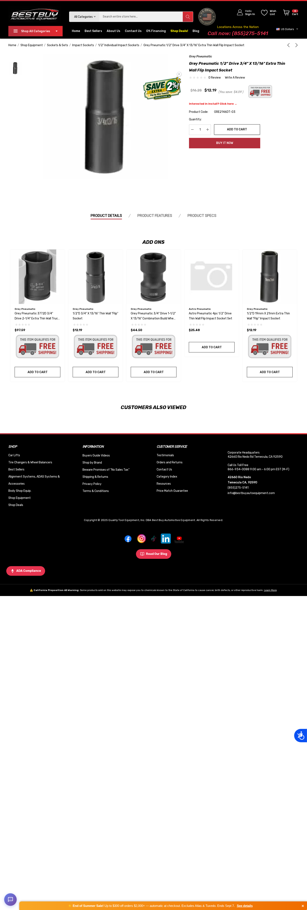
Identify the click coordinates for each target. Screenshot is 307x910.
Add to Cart (237, 129)
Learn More (270, 590)
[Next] (296, 45)
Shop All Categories (35, 31)
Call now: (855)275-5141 (238, 33)
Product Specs (202, 215)
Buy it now (224, 143)
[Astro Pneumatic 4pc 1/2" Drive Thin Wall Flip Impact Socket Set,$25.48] (211, 276)
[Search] (188, 16)
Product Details (106, 215)
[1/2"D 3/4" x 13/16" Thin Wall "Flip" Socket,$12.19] (95, 276)
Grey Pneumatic (200, 56)
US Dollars (287, 29)
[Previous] (289, 45)
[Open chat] (10, 899)
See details (245, 905)
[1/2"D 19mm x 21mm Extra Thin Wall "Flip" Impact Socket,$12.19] (269, 276)
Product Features (154, 215)
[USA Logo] (207, 16)
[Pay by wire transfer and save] (162, 88)
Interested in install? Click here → (213, 103)
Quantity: (195, 119)
